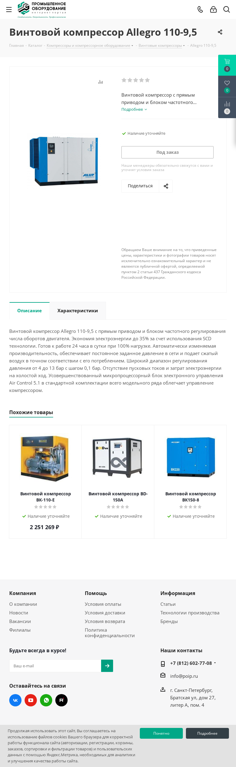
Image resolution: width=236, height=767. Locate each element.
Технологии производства (189, 612)
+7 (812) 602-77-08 (191, 663)
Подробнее (207, 733)
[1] (124, 80)
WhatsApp (46, 700)
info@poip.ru (184, 676)
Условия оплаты (103, 604)
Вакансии (20, 621)
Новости (18, 612)
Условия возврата (105, 621)
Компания (22, 593)
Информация (177, 593)
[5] (148, 80)
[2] (130, 80)
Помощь (96, 593)
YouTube (31, 700)
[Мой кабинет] (213, 9)
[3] (136, 80)
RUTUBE (61, 700)
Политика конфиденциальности (110, 632)
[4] (142, 80)
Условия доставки (105, 612)
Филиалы (20, 630)
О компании (23, 604)
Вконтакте (15, 700)
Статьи (168, 604)
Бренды (169, 621)
